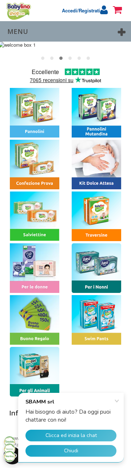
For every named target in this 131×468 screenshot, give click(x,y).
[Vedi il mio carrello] (120, 10)
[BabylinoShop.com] (16, 11)
